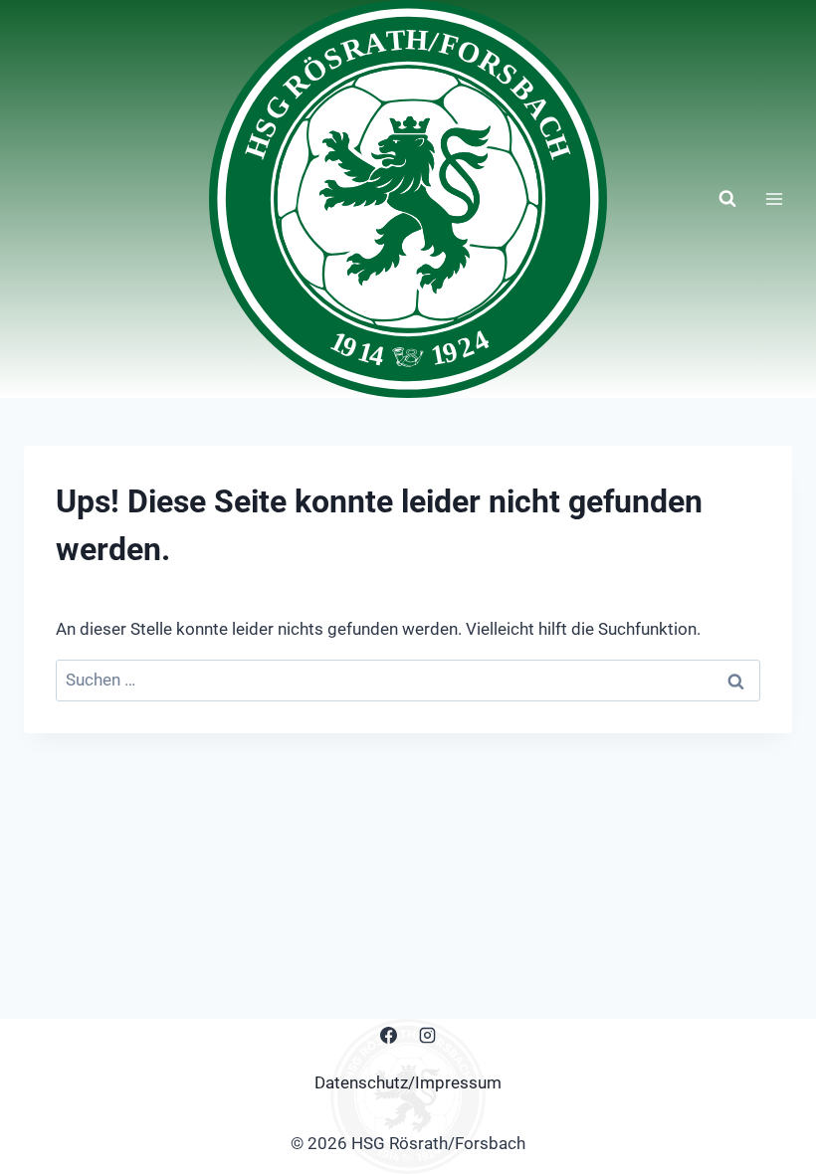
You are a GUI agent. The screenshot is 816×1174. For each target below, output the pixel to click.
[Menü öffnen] (773, 198)
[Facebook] (388, 1036)
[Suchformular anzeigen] (727, 199)
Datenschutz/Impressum (408, 1082)
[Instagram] (428, 1036)
